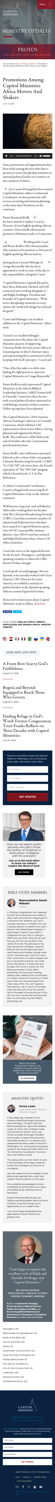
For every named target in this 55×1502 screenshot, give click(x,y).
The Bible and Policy (13, 1381)
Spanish (17, 639)
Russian (36, 639)
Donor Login (40, 1477)
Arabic (11, 639)
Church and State (11, 1342)
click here (39, 603)
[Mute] (40, 156)
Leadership (8, 1373)
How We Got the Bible (14, 1364)
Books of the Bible (12, 1338)
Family (6, 1346)
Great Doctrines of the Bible (16, 1355)
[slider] (47, 155)
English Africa (26, 622)
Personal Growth (11, 1377)
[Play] (6, 156)
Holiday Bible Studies (13, 1360)
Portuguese (30, 639)
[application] (27, 156)
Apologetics (9, 1329)
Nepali (48, 639)
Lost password (24, 1481)
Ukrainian (42, 639)
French (23, 639)
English (5, 639)
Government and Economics (17, 1351)
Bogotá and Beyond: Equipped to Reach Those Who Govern (24, 693)
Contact (26, 1477)
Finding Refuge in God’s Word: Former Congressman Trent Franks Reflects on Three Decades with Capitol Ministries (27, 726)
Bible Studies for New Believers (18, 1333)
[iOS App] (34, 1486)
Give (18, 1477)
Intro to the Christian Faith (16, 1368)
